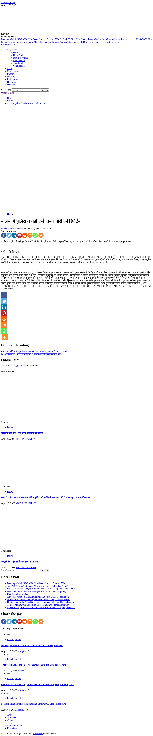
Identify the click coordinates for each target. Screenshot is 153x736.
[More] (41, 235)
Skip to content (8, 2)
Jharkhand (18, 63)
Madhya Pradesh (21, 57)
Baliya (10, 214)
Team (9, 723)
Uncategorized (14, 639)
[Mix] (30, 235)
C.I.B (9, 68)
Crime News (13, 71)
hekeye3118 (23, 651)
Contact (10, 720)
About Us (11, 715)
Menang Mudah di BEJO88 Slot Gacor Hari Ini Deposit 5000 (30, 39)
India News (12, 79)
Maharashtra (19, 60)
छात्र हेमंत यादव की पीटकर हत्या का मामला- (20, 561)
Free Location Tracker (110, 42)
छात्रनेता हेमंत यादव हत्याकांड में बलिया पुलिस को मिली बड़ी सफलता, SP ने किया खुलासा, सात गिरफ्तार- (45, 497)
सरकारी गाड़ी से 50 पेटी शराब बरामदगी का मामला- (22, 433)
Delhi (15, 52)
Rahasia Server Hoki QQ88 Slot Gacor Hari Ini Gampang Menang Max (41, 588)
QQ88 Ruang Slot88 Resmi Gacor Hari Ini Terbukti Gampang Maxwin (41, 607)
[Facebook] (3, 235)
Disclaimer (12, 728)
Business (11, 82)
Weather (11, 84)
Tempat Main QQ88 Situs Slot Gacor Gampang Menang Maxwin (38, 605)
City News (12, 49)
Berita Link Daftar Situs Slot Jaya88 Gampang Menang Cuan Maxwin (40, 602)
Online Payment (14, 725)
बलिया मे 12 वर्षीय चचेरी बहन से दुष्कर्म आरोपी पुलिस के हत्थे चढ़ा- (31, 354)
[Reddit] (24, 235)
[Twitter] (9, 235)
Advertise (11, 717)
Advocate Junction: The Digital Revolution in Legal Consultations (38, 596)
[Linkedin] (14, 235)
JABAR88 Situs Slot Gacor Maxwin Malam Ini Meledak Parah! (90, 39)
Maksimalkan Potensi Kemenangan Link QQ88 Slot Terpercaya (69, 42)
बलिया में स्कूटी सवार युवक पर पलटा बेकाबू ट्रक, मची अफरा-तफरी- (34, 351)
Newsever (38, 733)
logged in (18, 365)
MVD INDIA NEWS (11, 228)
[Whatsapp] (35, 235)
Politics (10, 74)
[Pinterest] (19, 235)
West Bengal (19, 66)
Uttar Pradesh (19, 55)
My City (11, 76)
